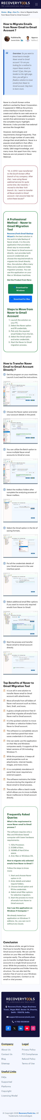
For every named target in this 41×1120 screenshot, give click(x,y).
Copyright (6, 1090)
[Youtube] (27, 1028)
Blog (3, 1058)
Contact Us (6, 1054)
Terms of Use (28, 1063)
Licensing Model (9, 1095)
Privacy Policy (29, 1049)
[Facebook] (8, 1028)
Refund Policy (28, 1058)
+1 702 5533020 (21, 1021)
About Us (5, 1049)
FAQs (3, 1077)
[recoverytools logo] (15, 4)
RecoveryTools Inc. (27, 1113)
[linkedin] (22, 40)
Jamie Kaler (15, 40)
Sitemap (5, 1063)
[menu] (36, 4)
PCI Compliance (30, 1054)
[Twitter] (14, 1028)
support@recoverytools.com (22, 1017)
